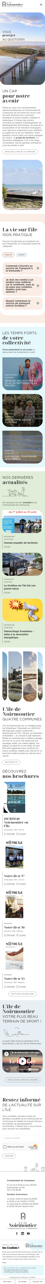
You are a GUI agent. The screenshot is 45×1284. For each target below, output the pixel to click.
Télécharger (11, 834)
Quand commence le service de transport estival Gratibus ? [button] (18, 303)
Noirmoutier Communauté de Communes (12, 4)
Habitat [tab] (21, 255)
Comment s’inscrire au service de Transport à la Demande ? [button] (19, 268)
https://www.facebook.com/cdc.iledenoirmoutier (16, 1233)
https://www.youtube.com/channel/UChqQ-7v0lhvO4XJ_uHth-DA (28, 1233)
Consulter (22, 834)
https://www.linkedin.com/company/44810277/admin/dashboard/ (22, 1233)
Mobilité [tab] (8, 255)
